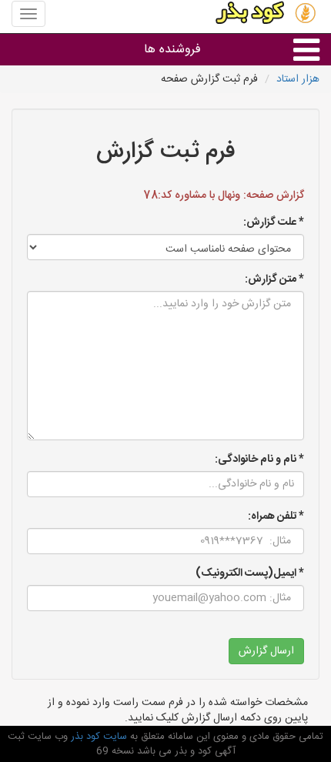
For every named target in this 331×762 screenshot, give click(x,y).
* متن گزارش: (274, 279)
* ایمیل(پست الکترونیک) (250, 573)
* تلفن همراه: (276, 516)
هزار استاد (297, 79)
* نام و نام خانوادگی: (259, 459)
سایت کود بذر (97, 736)
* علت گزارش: (273, 222)
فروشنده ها (172, 49)
